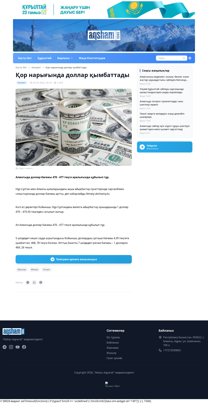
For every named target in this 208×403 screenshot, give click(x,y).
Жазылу (111, 353)
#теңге (46, 269)
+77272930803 (172, 350)
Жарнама (112, 347)
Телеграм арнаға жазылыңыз (76, 259)
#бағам (34, 269)
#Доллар (22, 269)
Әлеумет (37, 67)
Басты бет (25, 58)
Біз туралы (113, 337)
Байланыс (113, 342)
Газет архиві (114, 358)
